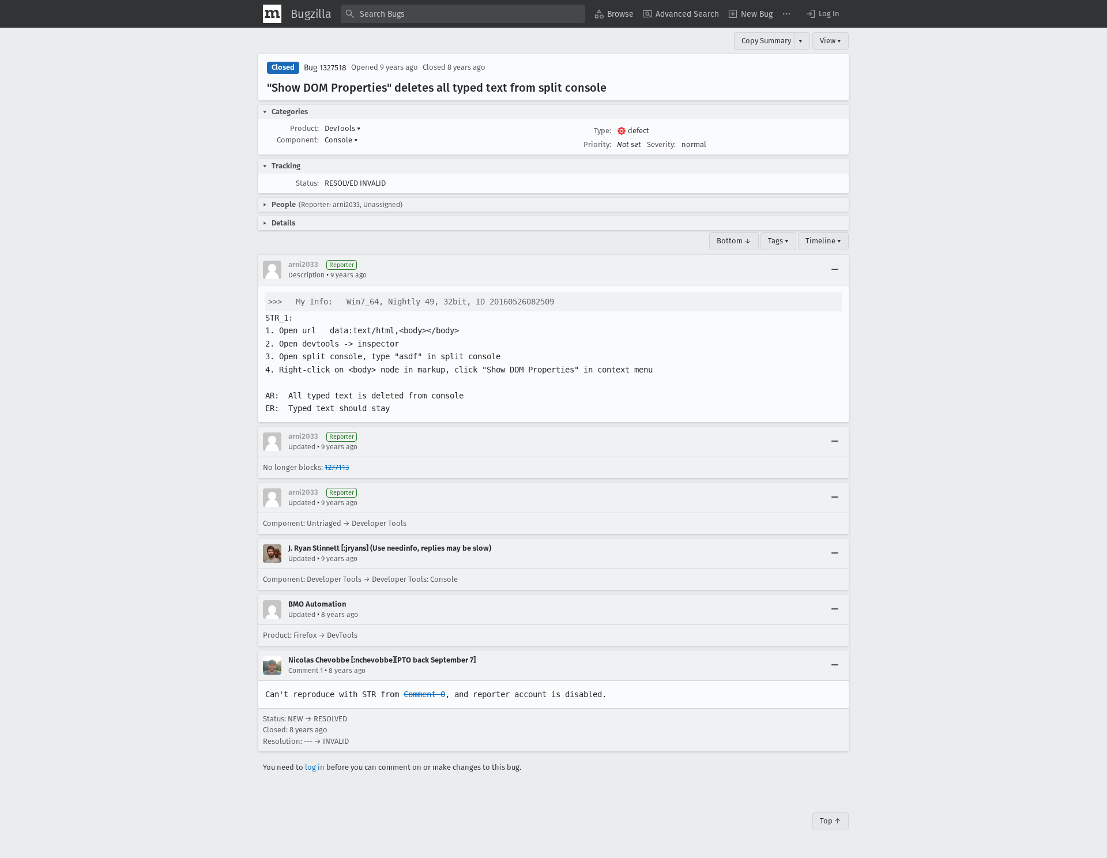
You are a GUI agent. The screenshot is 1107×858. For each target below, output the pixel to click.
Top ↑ (830, 820)
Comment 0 (424, 694)
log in (315, 767)
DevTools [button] (343, 128)
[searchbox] (463, 14)
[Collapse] (835, 270)
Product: (304, 128)
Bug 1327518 (325, 68)
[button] (822, 14)
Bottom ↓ (734, 240)
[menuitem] (614, 14)
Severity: (661, 144)
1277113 (337, 467)
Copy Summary (766, 40)
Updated (301, 447)
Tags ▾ (778, 240)
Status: (307, 183)
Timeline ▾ (823, 240)
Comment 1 (305, 671)
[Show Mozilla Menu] (272, 14)
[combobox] (463, 14)
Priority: (597, 144)
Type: (602, 130)
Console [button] (341, 140)
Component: (298, 140)
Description (306, 275)
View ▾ (830, 40)
